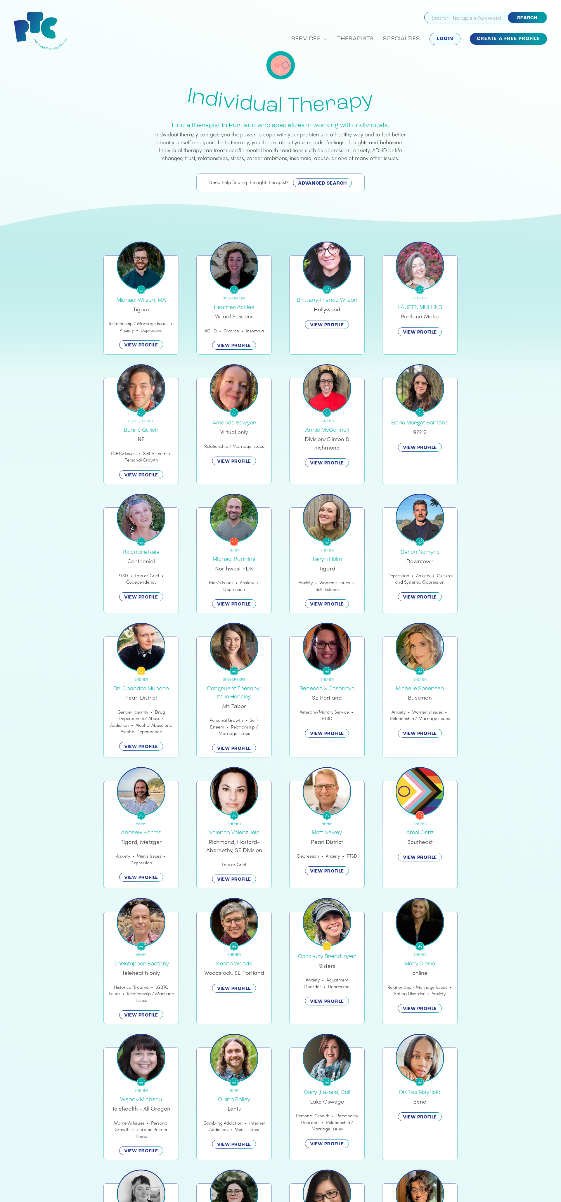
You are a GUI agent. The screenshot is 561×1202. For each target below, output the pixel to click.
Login (445, 39)
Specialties (401, 39)
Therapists (355, 39)
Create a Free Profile (508, 39)
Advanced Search (322, 183)
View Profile (141, 345)
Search (527, 18)
